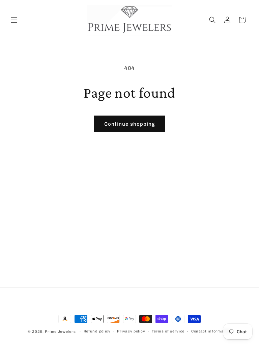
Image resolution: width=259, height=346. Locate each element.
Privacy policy (131, 331)
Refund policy (97, 331)
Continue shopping (129, 124)
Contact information (211, 331)
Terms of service (168, 331)
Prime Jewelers (61, 331)
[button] (14, 20)
